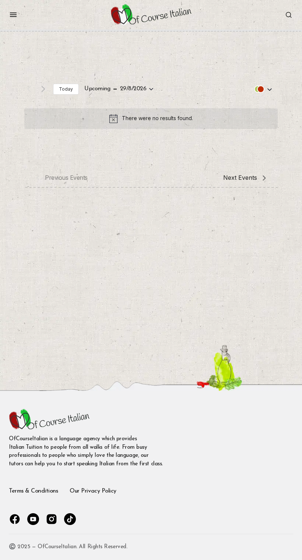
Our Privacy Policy (93, 491)
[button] (13, 14)
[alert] (151, 118)
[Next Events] (43, 89)
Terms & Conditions (33, 491)
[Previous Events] (28, 89)
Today (66, 89)
